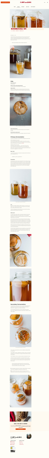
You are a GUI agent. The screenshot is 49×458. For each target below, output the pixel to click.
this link (23, 143)
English (12, 438)
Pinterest (13, 444)
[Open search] (47, 2)
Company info (21, 444)
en (44, 2)
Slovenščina (14, 438)
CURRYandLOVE (25, 2)
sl (45, 2)
